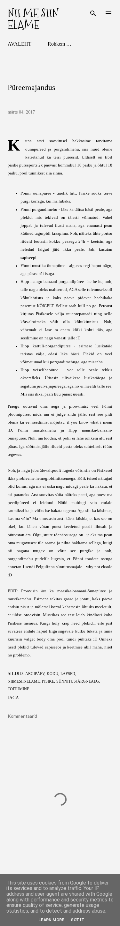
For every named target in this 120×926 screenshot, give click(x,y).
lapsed (67, 673)
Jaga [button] (13, 697)
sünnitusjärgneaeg (77, 681)
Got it (77, 919)
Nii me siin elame (33, 19)
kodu (52, 673)
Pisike (48, 681)
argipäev (34, 673)
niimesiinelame (24, 681)
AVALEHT (19, 44)
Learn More (51, 919)
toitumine (18, 689)
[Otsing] (93, 11)
